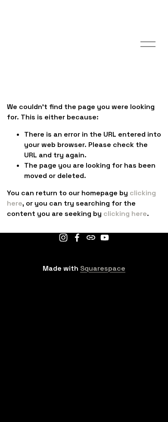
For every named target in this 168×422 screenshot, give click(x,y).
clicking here (125, 213)
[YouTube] (104, 237)
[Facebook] (77, 237)
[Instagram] (63, 237)
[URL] (91, 237)
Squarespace (102, 268)
